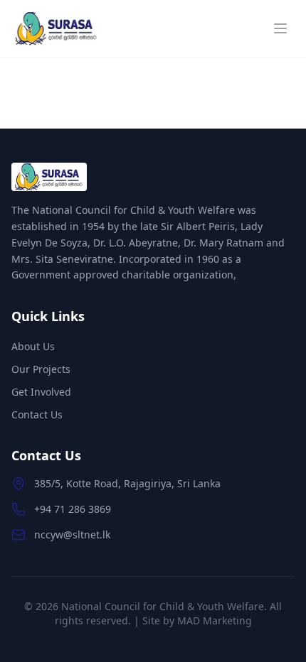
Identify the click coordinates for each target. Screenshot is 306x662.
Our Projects (40, 369)
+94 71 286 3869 (72, 509)
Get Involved (41, 391)
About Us (33, 346)
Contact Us (37, 414)
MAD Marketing (214, 620)
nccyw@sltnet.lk (72, 534)
